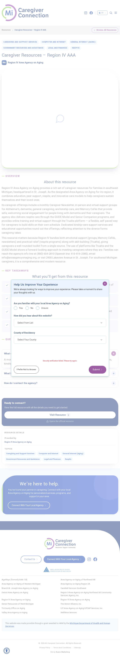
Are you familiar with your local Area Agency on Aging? (42, 303)
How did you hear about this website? (33, 315)
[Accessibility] (7, 651)
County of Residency (24, 333)
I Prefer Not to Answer (26, 369)
